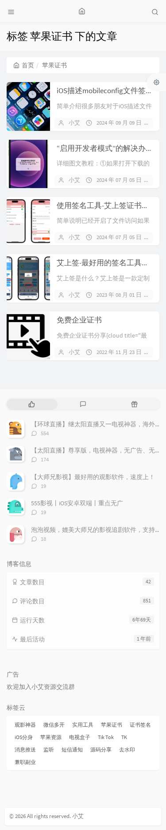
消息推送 (25, 749)
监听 (48, 749)
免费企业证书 (79, 320)
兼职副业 (25, 762)
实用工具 (82, 724)
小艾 (74, 122)
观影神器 (25, 724)
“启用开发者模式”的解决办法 (105, 148)
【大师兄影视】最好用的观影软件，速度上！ (93, 477)
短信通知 (72, 749)
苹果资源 (51, 737)
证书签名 (140, 724)
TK (124, 737)
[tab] (31, 404)
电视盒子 (79, 737)
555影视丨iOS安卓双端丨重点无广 (77, 503)
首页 (28, 65)
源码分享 (101, 749)
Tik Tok (106, 737)
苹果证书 (111, 724)
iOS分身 (24, 737)
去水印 (127, 749)
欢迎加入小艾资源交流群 (41, 687)
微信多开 (54, 724)
